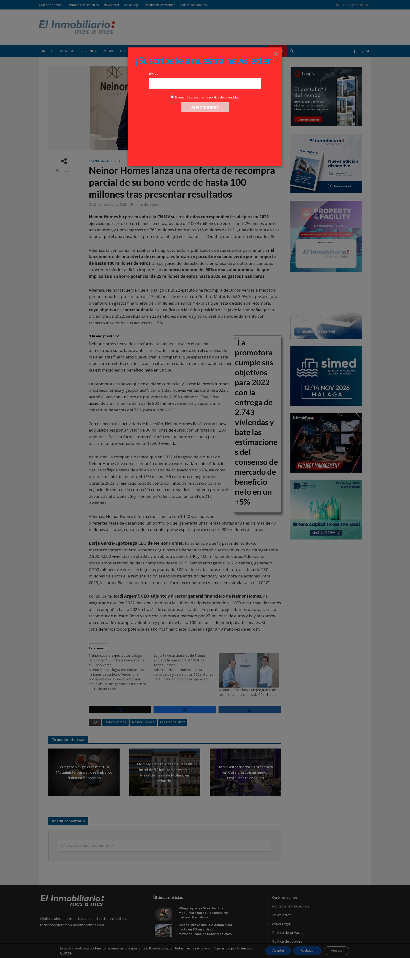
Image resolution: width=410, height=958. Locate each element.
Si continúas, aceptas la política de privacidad (207, 97)
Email (153, 73)
